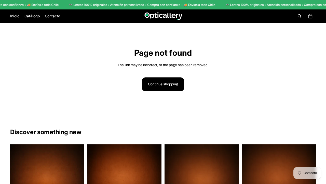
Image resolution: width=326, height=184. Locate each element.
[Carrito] (310, 16)
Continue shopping (163, 84)
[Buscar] (299, 16)
